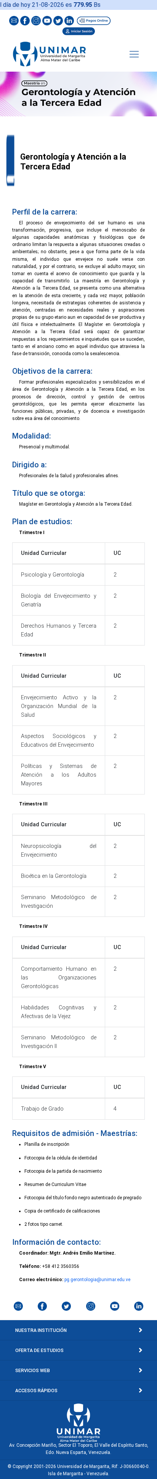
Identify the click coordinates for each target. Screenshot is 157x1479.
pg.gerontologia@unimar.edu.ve (97, 1279)
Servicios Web (32, 1370)
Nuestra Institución (41, 1330)
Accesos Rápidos (36, 1390)
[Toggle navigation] (134, 54)
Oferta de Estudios (39, 1350)
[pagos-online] (93, 20)
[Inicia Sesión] (78, 30)
